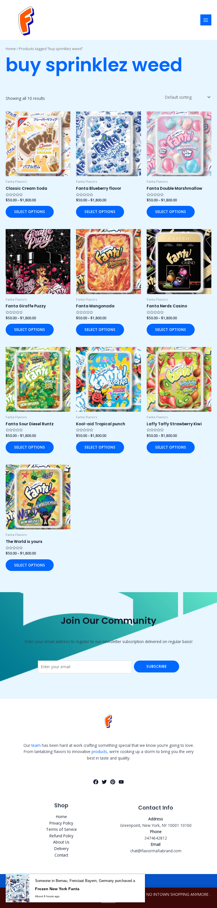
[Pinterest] (112, 781)
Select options (29, 211)
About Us (61, 842)
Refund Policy (61, 835)
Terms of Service (61, 829)
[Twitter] (104, 781)
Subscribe (156, 666)
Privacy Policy (61, 823)
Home (11, 48)
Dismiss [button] (108, 900)
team (36, 745)
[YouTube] (121, 781)
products (99, 751)
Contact (61, 855)
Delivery (61, 848)
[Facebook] (95, 781)
